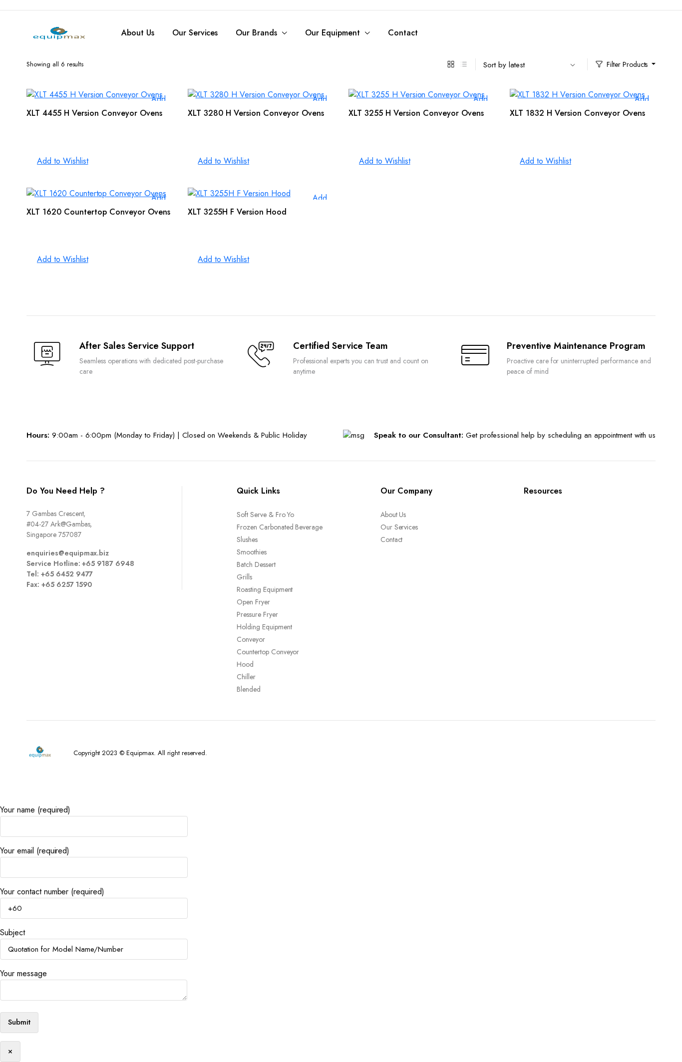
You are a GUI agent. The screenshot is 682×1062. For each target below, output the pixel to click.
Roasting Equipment (265, 589)
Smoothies (252, 552)
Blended (249, 689)
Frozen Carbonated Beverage (280, 527)
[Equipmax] (58, 33)
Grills (244, 577)
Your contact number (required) (52, 891)
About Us (137, 32)
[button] (57, 161)
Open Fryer (253, 602)
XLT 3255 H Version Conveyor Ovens (416, 113)
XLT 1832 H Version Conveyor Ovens (577, 113)
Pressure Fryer (257, 614)
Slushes (247, 539)
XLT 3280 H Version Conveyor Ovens (256, 113)
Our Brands (256, 32)
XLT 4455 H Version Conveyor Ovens (94, 113)
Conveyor (251, 639)
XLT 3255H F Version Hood (237, 212)
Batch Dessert (256, 564)
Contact (403, 32)
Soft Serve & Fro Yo (265, 515)
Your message (23, 973)
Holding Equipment (264, 627)
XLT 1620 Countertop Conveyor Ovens (98, 212)
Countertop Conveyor (268, 652)
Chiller (246, 677)
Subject (12, 932)
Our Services (195, 32)
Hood (245, 664)
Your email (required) (34, 850)
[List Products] (464, 64)
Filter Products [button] (627, 64)
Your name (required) (35, 809)
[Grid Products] (451, 64)
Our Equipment (332, 32)
